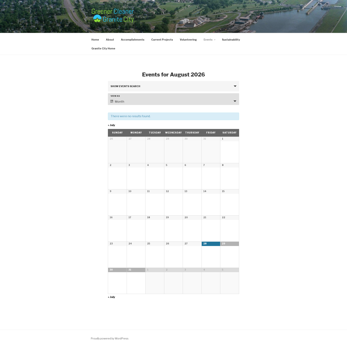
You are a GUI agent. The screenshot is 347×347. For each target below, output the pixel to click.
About (110, 39)
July (111, 125)
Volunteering (188, 39)
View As (115, 96)
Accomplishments (132, 39)
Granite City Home (103, 48)
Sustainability (231, 39)
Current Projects (162, 39)
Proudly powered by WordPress (109, 338)
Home (95, 39)
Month (119, 101)
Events (208, 39)
